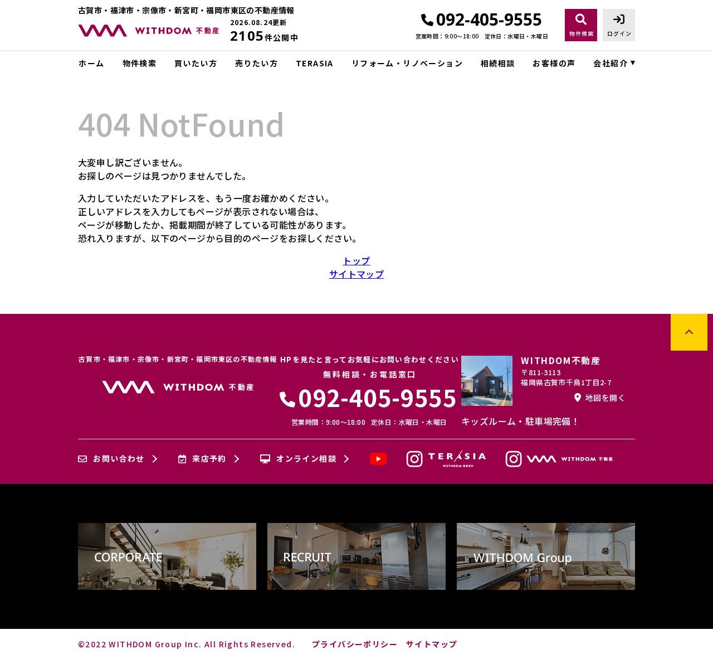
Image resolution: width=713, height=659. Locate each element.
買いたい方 (195, 63)
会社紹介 (610, 63)
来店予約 (209, 458)
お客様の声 (554, 63)
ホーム (91, 63)
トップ (356, 260)
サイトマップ (356, 273)
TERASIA (315, 63)
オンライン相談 (306, 458)
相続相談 (498, 63)
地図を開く (605, 397)
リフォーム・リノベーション (407, 63)
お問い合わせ (118, 458)
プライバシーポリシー (355, 644)
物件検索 (140, 63)
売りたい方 (256, 63)
